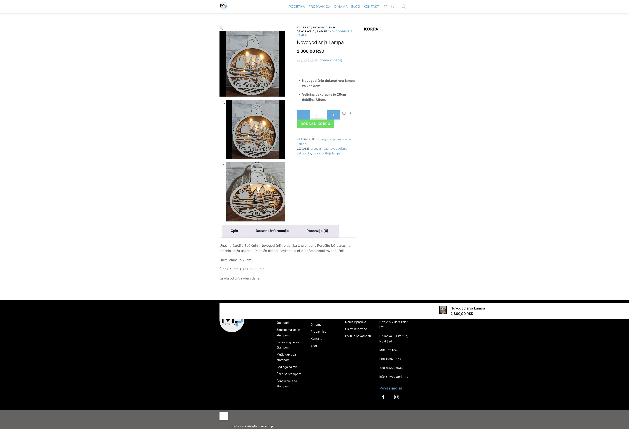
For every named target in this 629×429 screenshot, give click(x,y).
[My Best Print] (223, 5)
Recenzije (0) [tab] (317, 231)
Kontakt (371, 7)
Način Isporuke (355, 322)
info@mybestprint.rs (393, 376)
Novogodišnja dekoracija (333, 139)
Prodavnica (320, 7)
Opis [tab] (234, 231)
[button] (221, 28)
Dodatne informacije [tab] (272, 231)
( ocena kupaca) (328, 60)
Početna (297, 7)
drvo (314, 148)
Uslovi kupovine (356, 329)
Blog (355, 7)
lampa (323, 148)
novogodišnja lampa (327, 153)
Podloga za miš (286, 367)
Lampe (322, 31)
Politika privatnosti (358, 336)
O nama (341, 7)
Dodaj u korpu (315, 124)
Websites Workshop (260, 426)
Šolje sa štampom (288, 374)
